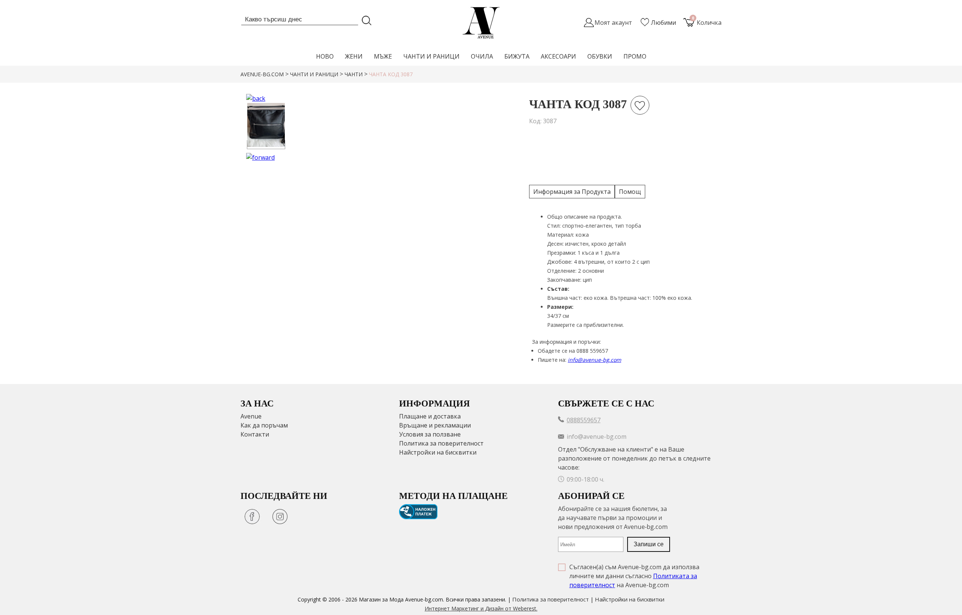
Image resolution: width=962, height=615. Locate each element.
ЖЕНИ (354, 56)
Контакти (254, 434)
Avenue (251, 416)
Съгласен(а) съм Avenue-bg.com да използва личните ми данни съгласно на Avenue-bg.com (634, 576)
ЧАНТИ (354, 74)
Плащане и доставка (430, 416)
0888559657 (583, 420)
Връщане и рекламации (435, 425)
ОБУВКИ (599, 56)
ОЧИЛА (482, 56)
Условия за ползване (430, 434)
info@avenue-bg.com (594, 359)
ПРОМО (634, 56)
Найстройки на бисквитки (437, 452)
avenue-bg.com (262, 74)
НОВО (325, 56)
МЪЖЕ (383, 56)
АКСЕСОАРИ (558, 56)
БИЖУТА (516, 56)
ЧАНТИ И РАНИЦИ (431, 56)
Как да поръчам (264, 425)
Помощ (630, 191)
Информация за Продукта (572, 191)
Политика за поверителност (441, 443)
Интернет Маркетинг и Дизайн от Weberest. (481, 608)
